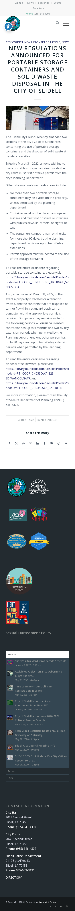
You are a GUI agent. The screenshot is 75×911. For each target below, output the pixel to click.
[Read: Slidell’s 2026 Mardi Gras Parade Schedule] (10, 662)
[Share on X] (16, 443)
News (65, 42)
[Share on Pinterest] (30, 443)
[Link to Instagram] (66, 906)
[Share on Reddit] (58, 443)
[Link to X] (50, 906)
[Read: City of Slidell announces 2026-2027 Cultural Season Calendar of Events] (10, 717)
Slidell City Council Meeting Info (35, 745)
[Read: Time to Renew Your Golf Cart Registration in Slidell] (10, 688)
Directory (38, 8)
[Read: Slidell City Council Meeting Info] (10, 747)
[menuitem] (19, 3)
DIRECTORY (14, 878)
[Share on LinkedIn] (37, 443)
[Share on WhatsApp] (23, 443)
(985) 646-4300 (42, 13)
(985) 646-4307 (26, 849)
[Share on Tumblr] (44, 443)
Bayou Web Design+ (48, 902)
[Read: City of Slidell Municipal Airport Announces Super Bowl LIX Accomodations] (10, 702)
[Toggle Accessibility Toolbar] (8, 26)
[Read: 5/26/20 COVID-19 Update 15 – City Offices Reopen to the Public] (10, 758)
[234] (37, 118)
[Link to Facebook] (55, 906)
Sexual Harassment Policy (28, 632)
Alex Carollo (49, 419)
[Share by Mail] (65, 443)
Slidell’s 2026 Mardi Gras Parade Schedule (40, 661)
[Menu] (64, 23)
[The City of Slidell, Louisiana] (31, 23)
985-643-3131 (25, 870)
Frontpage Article (46, 42)
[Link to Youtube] (61, 906)
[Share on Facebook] (9, 443)
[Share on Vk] (51, 443)
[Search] (55, 23)
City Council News (19, 42)
